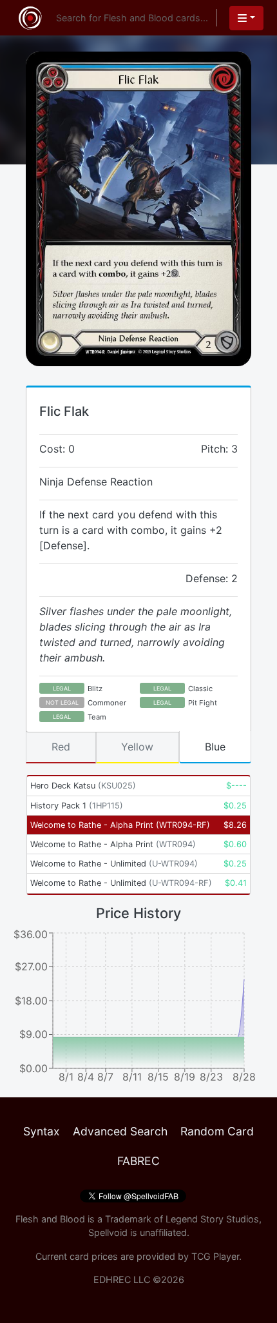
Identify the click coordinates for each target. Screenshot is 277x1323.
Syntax (41, 1131)
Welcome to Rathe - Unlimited (114, 863)
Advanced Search (120, 1131)
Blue (215, 746)
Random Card (217, 1131)
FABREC (138, 1161)
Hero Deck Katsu (83, 785)
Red (61, 746)
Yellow (137, 746)
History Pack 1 (76, 805)
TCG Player (215, 1256)
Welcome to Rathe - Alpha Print (120, 825)
